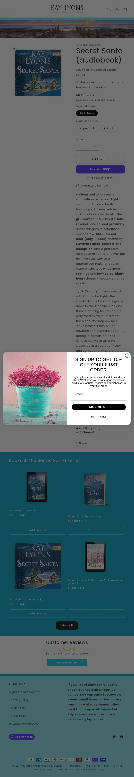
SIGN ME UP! (99, 407)
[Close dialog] (127, 356)
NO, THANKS (99, 417)
